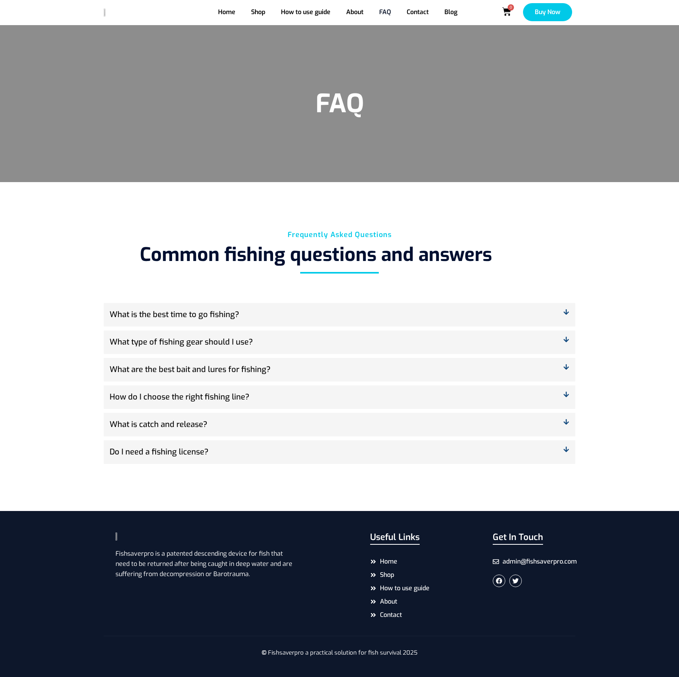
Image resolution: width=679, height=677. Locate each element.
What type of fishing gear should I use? (181, 342)
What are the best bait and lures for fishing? (190, 369)
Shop (258, 12)
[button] (339, 315)
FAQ (385, 12)
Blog (450, 12)
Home (226, 12)
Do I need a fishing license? (159, 452)
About (354, 12)
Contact (418, 12)
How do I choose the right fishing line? (180, 397)
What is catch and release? (158, 424)
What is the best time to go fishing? (174, 314)
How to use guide (305, 12)
